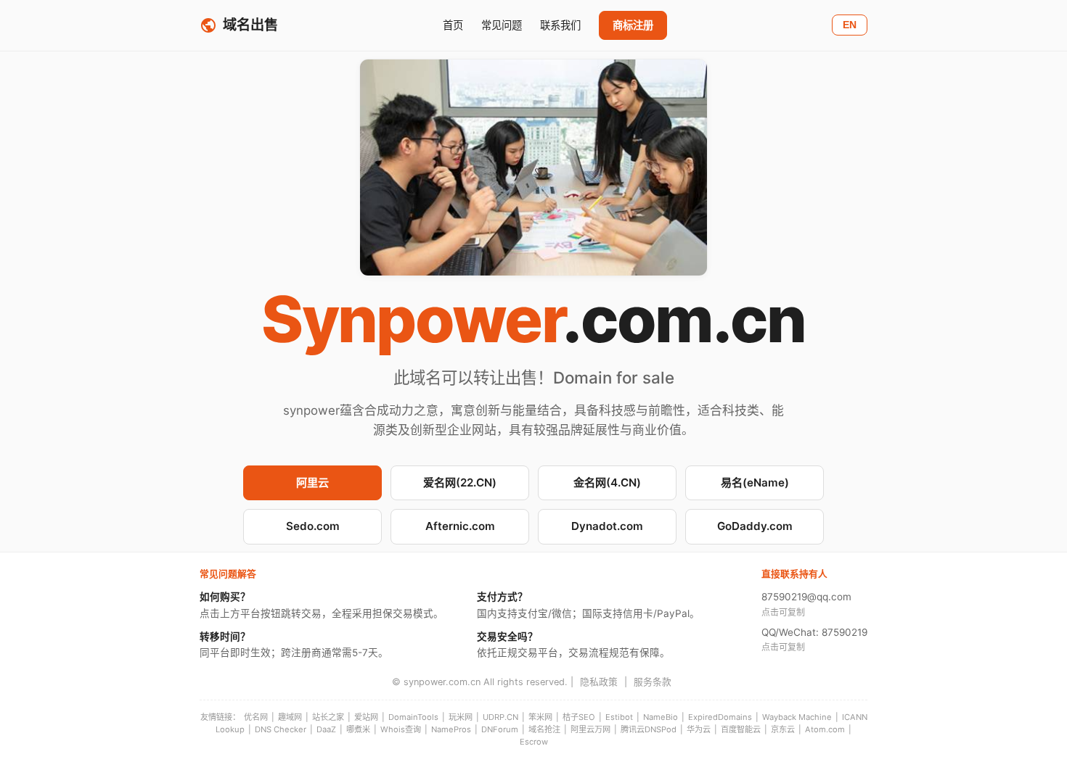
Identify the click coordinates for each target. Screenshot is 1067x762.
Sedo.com (313, 526)
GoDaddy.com (755, 526)
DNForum (499, 729)
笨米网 (540, 717)
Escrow (534, 742)
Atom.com (825, 729)
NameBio (660, 717)
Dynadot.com (607, 526)
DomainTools (413, 717)
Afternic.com (460, 526)
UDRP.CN (500, 717)
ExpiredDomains (720, 717)
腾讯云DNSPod (648, 729)
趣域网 (290, 717)
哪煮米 (358, 729)
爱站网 (366, 717)
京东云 (783, 729)
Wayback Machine (797, 717)
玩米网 (461, 717)
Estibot (619, 717)
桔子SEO (579, 717)
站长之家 (328, 717)
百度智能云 (741, 729)
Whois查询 (400, 729)
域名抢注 (544, 729)
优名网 (256, 717)
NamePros (451, 729)
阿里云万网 (590, 729)
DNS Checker (280, 729)
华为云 (699, 729)
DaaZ (326, 729)
